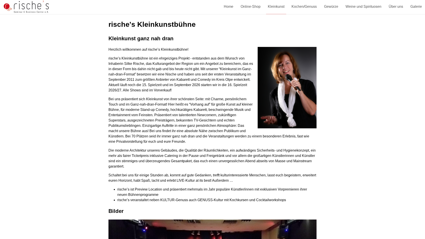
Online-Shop (251, 6)
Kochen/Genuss (304, 6)
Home (228, 6)
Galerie (416, 6)
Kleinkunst (276, 6)
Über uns (396, 6)
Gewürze (331, 6)
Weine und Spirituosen (363, 6)
